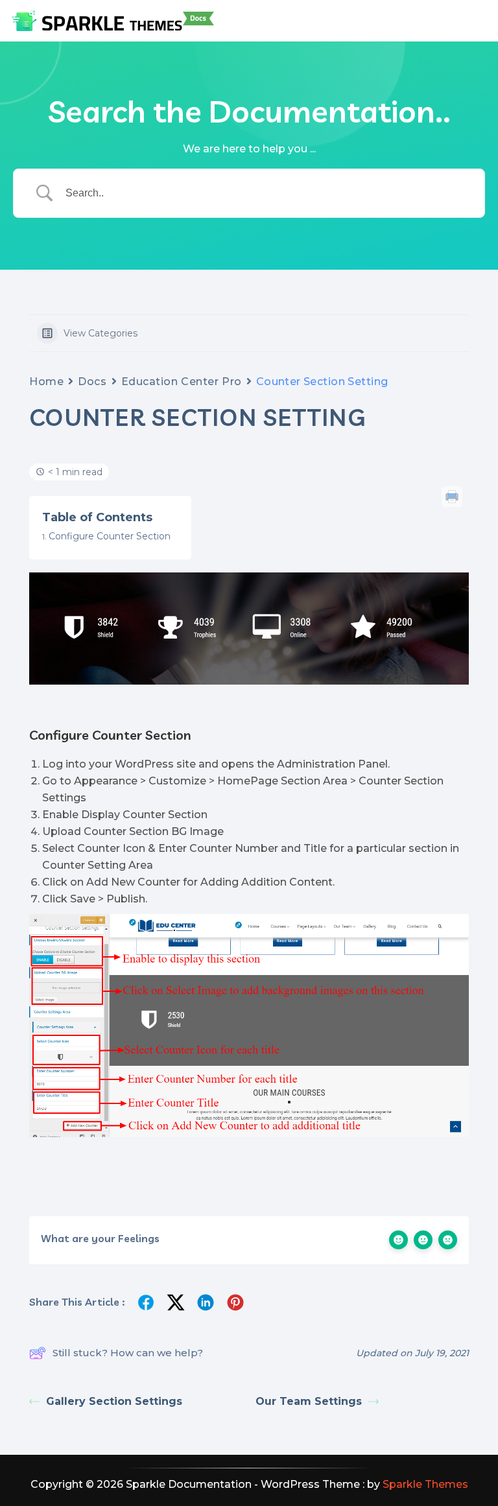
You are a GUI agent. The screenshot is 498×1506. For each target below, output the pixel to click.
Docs (92, 381)
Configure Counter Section (110, 536)
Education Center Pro (181, 381)
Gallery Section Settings (114, 1401)
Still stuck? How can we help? (128, 1353)
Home (46, 381)
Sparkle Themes (425, 1484)
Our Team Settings (308, 1401)
